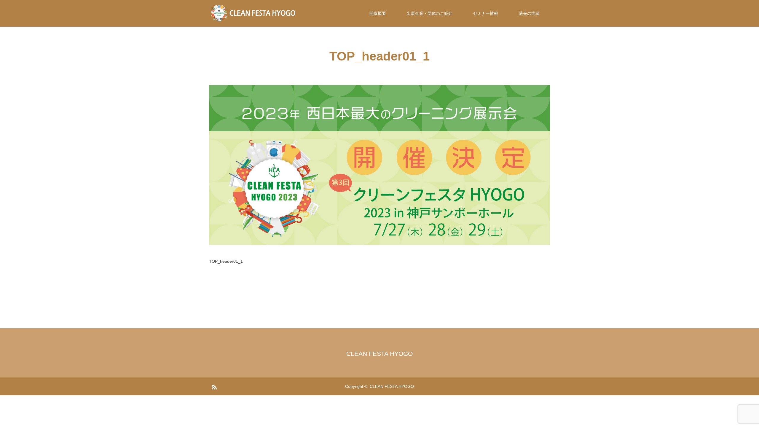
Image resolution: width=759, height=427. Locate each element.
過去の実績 (529, 13)
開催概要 (377, 13)
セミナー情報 (485, 13)
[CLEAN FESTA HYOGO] (253, 13)
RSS (213, 386)
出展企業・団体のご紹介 (429, 13)
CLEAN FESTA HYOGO (379, 353)
